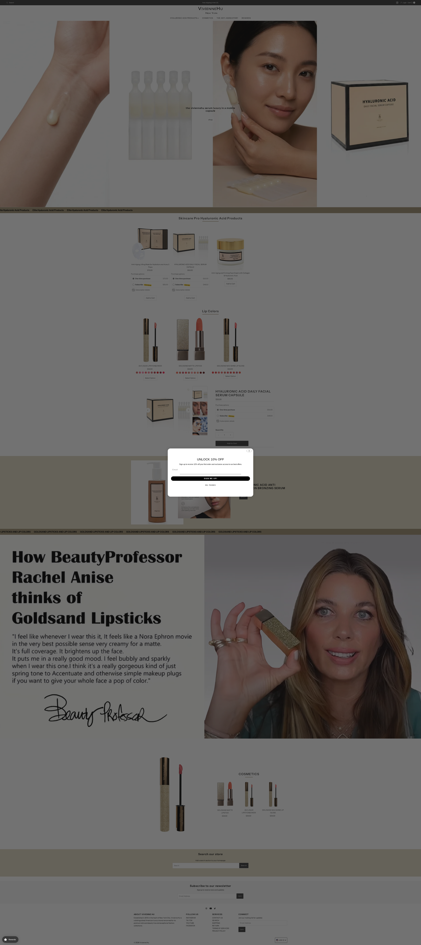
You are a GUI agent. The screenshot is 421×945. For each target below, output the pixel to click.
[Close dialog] (249, 451)
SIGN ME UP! (210, 478)
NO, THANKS (210, 485)
